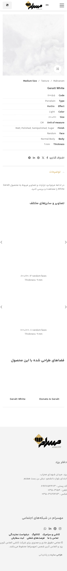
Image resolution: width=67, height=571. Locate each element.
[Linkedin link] (34, 158)
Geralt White (17, 399)
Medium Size (30, 81)
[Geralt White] (18, 381)
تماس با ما (52, 538)
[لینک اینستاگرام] (60, 529)
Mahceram (58, 81)
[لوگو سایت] (33, 5)
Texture (45, 81)
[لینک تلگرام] (29, 158)
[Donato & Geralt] (49, 381)
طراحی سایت (56, 555)
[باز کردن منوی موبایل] (62, 5)
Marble (50, 106)
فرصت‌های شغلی (36, 538)
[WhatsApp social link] (45, 529)
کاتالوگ (36, 534)
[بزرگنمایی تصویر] (58, 69)
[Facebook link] (47, 158)
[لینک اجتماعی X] (43, 158)
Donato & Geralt (49, 399)
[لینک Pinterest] (38, 158)
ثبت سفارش (17, 538)
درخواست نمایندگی (19, 534)
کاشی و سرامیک (51, 534)
